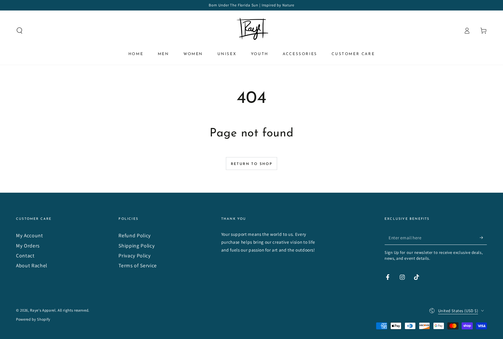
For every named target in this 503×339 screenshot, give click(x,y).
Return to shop (251, 164)
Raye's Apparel (42, 310)
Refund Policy (134, 235)
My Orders (28, 245)
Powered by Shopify (33, 319)
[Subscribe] (483, 237)
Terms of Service (137, 265)
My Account (29, 235)
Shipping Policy (136, 245)
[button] (19, 31)
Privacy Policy (134, 255)
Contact (25, 255)
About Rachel (31, 265)
